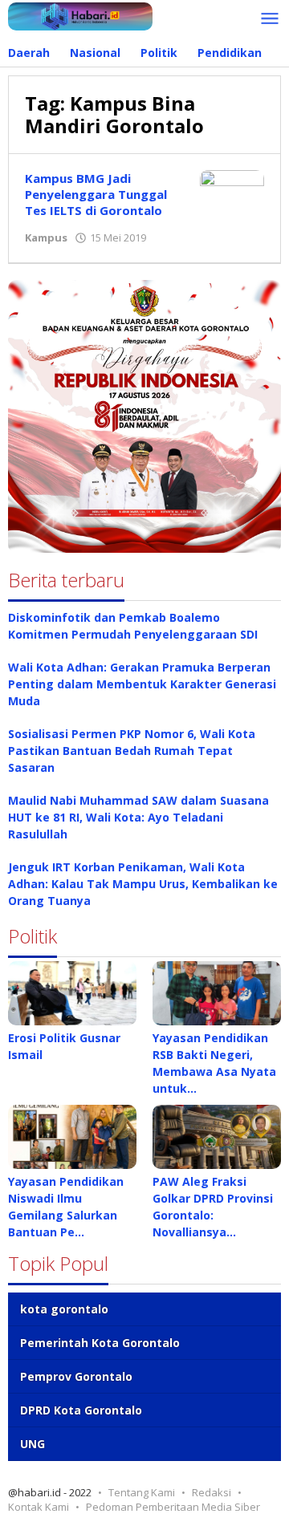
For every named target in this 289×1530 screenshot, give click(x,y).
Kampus (46, 237)
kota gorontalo (64, 1309)
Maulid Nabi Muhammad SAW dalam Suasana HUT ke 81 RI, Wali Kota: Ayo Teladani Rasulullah (138, 817)
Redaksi (211, 1492)
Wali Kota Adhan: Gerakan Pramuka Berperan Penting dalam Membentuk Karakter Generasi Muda (142, 683)
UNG (32, 1443)
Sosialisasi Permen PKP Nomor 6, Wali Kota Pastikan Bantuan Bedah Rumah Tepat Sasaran (131, 750)
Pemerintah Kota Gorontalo (100, 1342)
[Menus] (269, 19)
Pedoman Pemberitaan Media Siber (173, 1507)
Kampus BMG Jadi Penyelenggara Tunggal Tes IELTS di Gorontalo (96, 194)
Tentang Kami (141, 1492)
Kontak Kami (38, 1507)
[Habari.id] (80, 14)
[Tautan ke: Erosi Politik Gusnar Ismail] (72, 993)
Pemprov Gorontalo (76, 1376)
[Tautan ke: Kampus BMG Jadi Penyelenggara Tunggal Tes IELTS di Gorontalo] (232, 193)
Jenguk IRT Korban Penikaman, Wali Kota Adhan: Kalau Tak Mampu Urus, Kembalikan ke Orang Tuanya (143, 883)
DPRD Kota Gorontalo (81, 1410)
